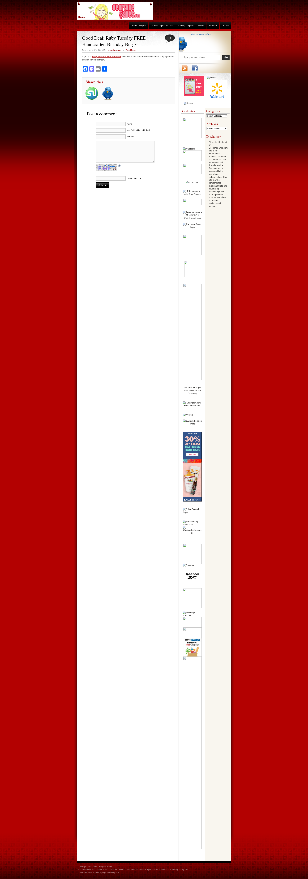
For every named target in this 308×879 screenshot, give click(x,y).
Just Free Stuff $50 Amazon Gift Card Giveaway (192, 390)
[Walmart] (217, 100)
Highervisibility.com (110, 873)
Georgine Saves (83, 16)
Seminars (213, 25)
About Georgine (138, 25)
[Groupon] (188, 103)
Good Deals (131, 50)
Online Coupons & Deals (162, 25)
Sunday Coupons (185, 25)
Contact (225, 25)
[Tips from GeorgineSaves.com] (194, 96)
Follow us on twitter (201, 33)
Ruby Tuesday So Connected (106, 56)
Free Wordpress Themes (88, 873)
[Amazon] (211, 77)
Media (201, 25)
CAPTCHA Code (134, 178)
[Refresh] (119, 166)
